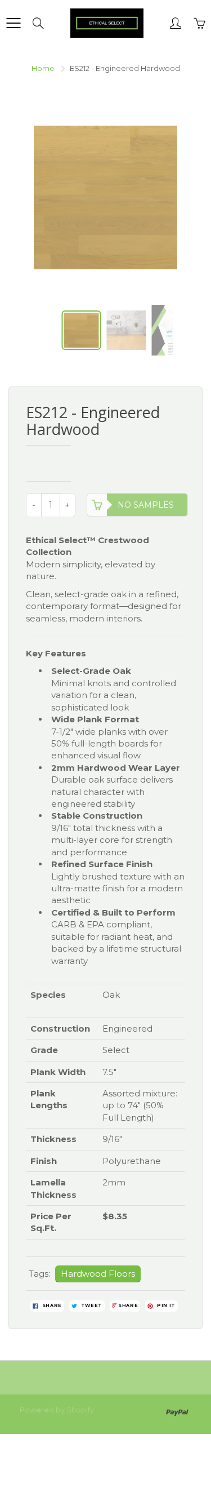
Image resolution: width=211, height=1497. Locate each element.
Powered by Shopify (57, 1409)
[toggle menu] (13, 23)
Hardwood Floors (98, 1273)
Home (43, 68)
